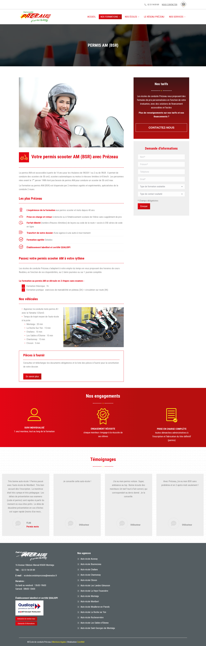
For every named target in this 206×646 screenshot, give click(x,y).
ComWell (80, 642)
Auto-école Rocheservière (92, 617)
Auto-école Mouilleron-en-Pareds (95, 606)
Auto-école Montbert (90, 601)
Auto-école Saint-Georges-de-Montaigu (98, 628)
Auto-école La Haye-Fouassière (94, 591)
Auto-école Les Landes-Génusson (95, 585)
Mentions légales (59, 642)
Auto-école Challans (89, 569)
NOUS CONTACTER (169, 4)
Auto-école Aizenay (89, 559)
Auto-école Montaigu (90, 596)
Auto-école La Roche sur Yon (93, 612)
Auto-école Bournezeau (91, 564)
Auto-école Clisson (89, 580)
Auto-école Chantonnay (91, 575)
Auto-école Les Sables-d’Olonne (95, 622)
